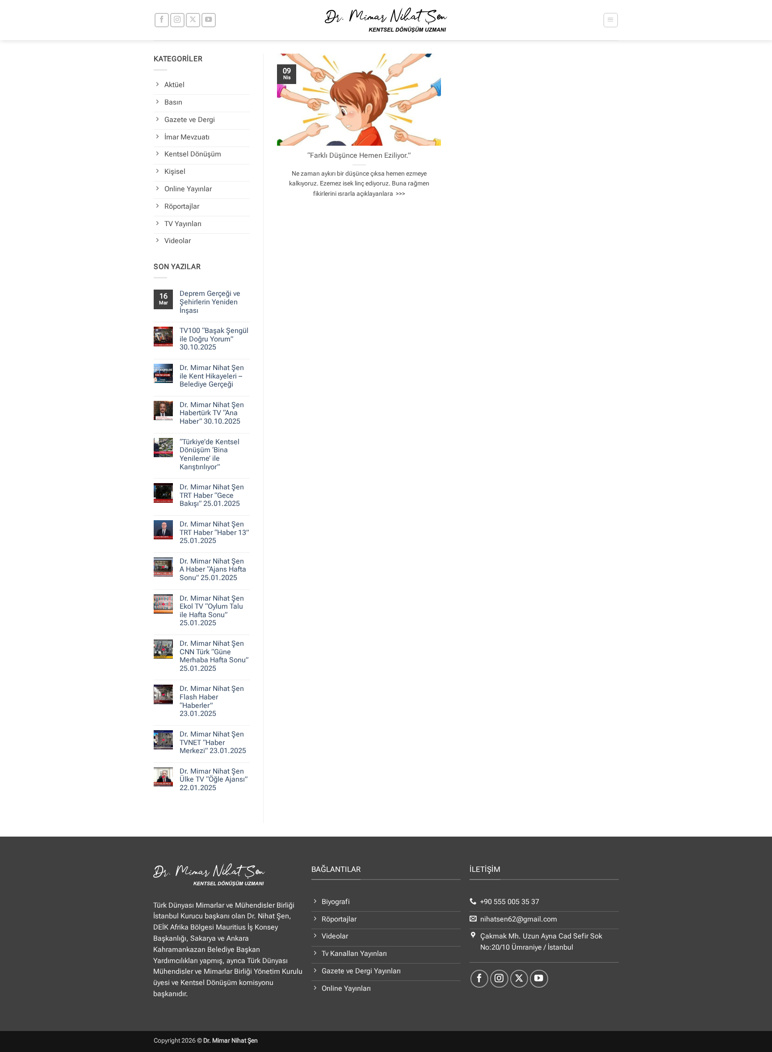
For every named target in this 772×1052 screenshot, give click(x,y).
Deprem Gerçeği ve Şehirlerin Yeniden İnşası (210, 302)
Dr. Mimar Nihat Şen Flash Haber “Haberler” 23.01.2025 (212, 701)
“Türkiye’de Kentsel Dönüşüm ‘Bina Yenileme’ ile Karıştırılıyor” (209, 454)
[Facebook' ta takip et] (162, 20)
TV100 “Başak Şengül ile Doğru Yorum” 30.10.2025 (214, 339)
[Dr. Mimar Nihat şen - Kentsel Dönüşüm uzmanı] (386, 20)
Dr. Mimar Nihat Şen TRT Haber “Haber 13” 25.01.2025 (214, 532)
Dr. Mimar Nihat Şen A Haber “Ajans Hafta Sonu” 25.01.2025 (213, 569)
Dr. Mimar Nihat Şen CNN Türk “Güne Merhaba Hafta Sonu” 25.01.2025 (214, 656)
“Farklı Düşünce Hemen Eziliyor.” (359, 155)
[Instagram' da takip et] (177, 20)
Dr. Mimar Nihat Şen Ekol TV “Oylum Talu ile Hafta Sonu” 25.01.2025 (212, 610)
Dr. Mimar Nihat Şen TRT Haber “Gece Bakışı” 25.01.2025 (212, 495)
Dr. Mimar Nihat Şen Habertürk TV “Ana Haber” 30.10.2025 (212, 413)
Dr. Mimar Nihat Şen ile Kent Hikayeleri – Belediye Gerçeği (212, 376)
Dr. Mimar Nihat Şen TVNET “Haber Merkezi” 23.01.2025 (213, 742)
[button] (610, 20)
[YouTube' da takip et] (208, 20)
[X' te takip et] (193, 20)
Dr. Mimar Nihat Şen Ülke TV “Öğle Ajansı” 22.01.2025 (214, 779)
